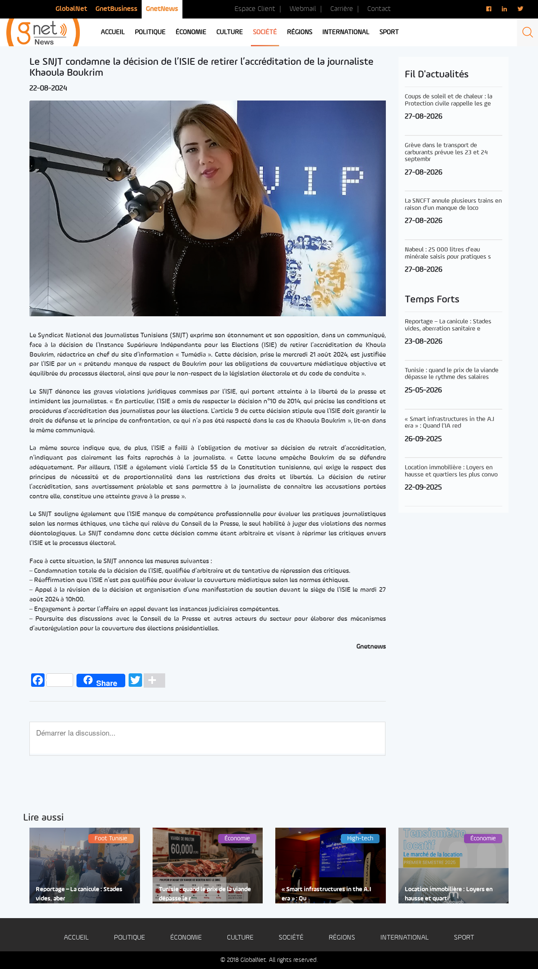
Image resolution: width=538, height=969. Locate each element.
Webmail (303, 9)
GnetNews (162, 9)
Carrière (341, 9)
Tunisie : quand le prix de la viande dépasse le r (205, 894)
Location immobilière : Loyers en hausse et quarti (449, 894)
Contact (379, 9)
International (345, 32)
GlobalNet (71, 9)
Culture (229, 32)
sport (389, 32)
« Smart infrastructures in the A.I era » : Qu (326, 894)
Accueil (113, 32)
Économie (191, 32)
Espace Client (255, 9)
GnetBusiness (116, 9)
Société (265, 32)
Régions (299, 32)
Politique (150, 32)
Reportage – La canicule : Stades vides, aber (79, 894)
